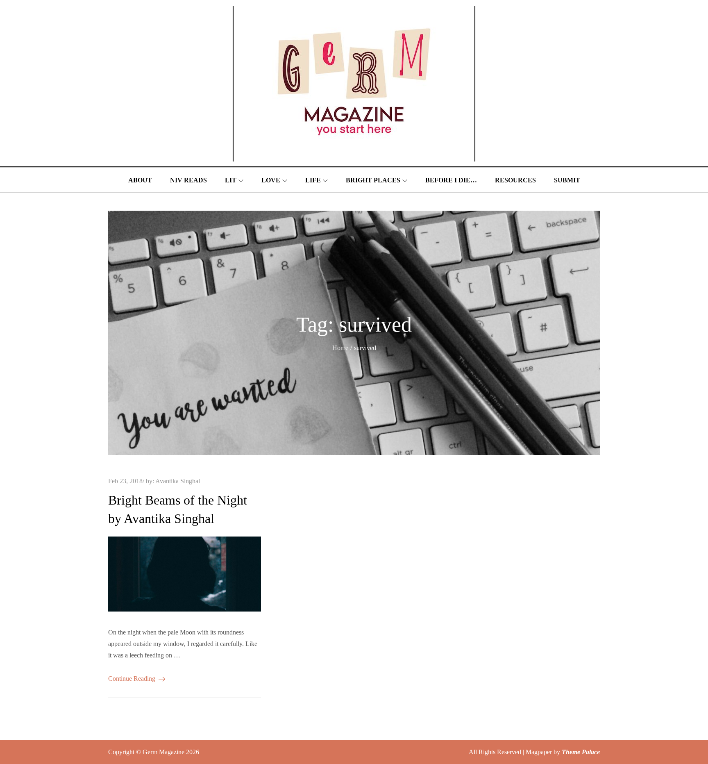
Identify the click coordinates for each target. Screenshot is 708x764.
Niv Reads (188, 180)
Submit (567, 180)
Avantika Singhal (177, 481)
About (140, 180)
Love (270, 180)
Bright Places (373, 180)
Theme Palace (581, 751)
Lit (230, 180)
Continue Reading (131, 678)
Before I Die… (451, 180)
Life (313, 180)
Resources (515, 180)
